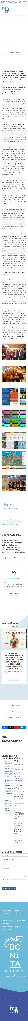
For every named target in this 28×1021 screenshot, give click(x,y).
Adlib (15, 767)
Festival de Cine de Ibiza (19, 798)
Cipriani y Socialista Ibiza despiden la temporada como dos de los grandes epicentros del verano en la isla (9, 806)
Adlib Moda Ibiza (18, 769)
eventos (16, 794)
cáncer (21, 785)
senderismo (10, 524)
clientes (17, 776)
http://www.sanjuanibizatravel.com (12, 282)
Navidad (20, 827)
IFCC (15, 819)
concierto (16, 785)
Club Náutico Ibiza (19, 778)
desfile (15, 787)
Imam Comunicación (18, 821)
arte (15, 771)
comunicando (17, 783)
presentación (21, 833)
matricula (11, 520)
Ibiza (21, 814)
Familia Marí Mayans (19, 796)
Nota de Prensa (17, 830)
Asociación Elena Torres (19, 773)
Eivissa (16, 792)
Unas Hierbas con (18, 842)
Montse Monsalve (18, 825)
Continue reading (14, 679)
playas (10, 522)
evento (21, 792)
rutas (13, 522)
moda (20, 823)
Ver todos (14, 626)
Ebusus (19, 787)
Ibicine (16, 814)
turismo (20, 840)
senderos (16, 524)
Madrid (15, 823)
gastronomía (17, 807)
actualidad (18, 765)
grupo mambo (17, 810)
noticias (16, 833)
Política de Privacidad (10, 1015)
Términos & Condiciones (20, 1015)
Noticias (12, 45)
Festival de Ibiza (17, 801)
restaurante (17, 835)
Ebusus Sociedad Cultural (18, 789)
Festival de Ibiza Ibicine (19, 803)
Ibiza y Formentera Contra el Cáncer (18, 816)
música (16, 827)
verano (16, 844)
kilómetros (5, 520)
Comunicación (18, 780)
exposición (21, 794)
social (15, 840)
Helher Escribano (17, 812)
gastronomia (17, 805)
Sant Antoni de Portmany (19, 838)
